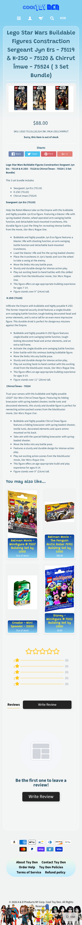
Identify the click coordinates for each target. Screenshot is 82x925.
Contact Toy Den (54, 862)
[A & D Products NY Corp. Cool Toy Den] (41, 7)
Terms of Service (29, 872)
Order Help (27, 867)
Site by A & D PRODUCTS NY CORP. (41, 910)
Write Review (47, 704)
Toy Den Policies (51, 867)
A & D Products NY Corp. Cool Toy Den (39, 902)
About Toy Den (27, 862)
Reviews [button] (13, 704)
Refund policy (55, 872)
